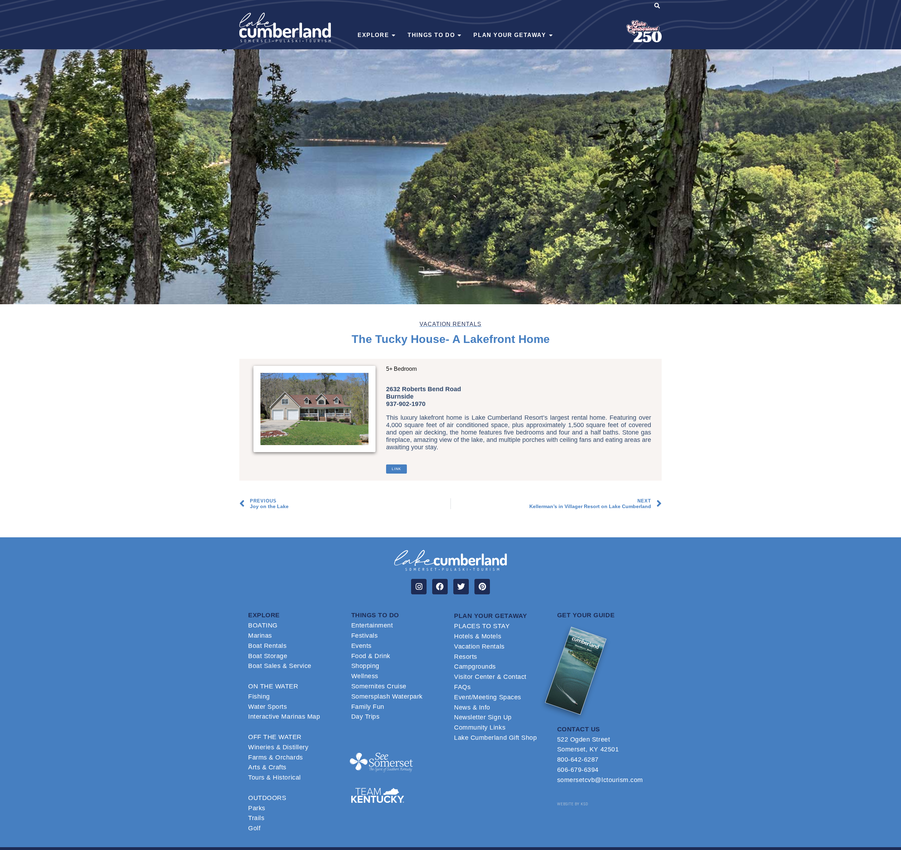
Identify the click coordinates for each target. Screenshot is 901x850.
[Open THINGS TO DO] (459, 35)
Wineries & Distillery (278, 747)
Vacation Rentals (479, 646)
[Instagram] (419, 586)
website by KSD (572, 804)
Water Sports (267, 706)
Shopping (365, 665)
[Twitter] (461, 586)
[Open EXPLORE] (393, 35)
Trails (256, 817)
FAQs (462, 686)
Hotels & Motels (477, 636)
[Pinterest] (482, 586)
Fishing (259, 696)
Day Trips (365, 716)
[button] (657, 7)
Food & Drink (370, 656)
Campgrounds (475, 666)
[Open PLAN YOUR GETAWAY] (551, 35)
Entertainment (372, 625)
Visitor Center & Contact (490, 676)
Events (361, 645)
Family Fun (367, 706)
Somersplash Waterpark (387, 696)
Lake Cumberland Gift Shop (495, 737)
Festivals (364, 635)
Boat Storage (267, 656)
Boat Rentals (267, 645)
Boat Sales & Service (279, 665)
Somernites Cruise (379, 686)
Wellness (364, 676)
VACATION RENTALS (450, 324)
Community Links (479, 727)
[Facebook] (440, 586)
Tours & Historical (274, 777)
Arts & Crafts (267, 767)
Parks (256, 808)
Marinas (260, 635)
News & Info (472, 707)
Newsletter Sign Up (483, 717)
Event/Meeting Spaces (487, 697)
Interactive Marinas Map (284, 716)
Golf (254, 828)
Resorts (465, 656)
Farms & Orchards (275, 757)
